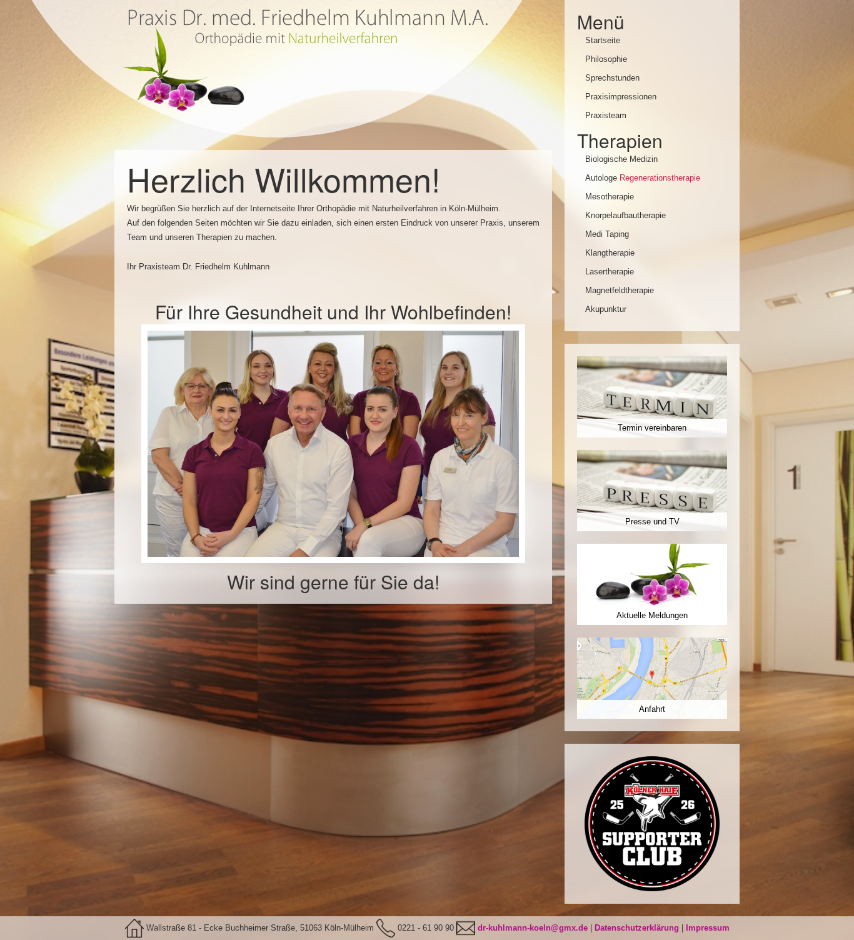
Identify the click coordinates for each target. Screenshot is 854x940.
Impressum (708, 927)
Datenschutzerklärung (637, 927)
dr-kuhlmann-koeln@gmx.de (533, 927)
